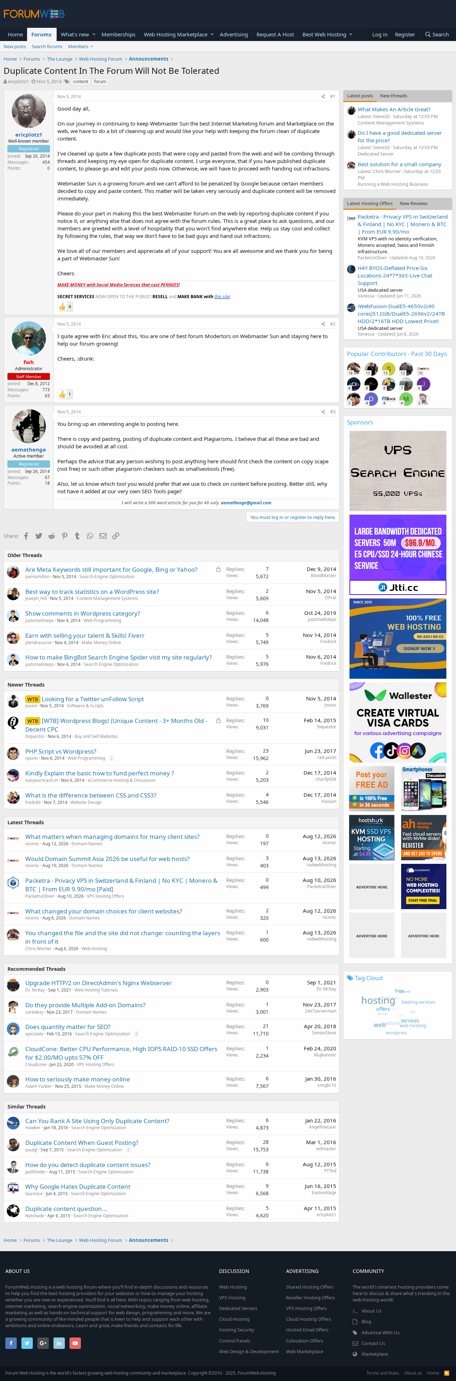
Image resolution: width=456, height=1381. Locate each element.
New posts (15, 46)
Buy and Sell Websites (96, 736)
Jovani (31, 706)
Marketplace (375, 1354)
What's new (75, 34)
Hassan (328, 801)
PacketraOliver (40, 896)
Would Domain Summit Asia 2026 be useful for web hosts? (107, 859)
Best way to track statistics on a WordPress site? (92, 591)
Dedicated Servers (238, 1308)
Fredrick (328, 641)
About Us (372, 1311)
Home (15, 34)
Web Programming (102, 620)
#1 (333, 96)
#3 (333, 412)
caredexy (34, 1012)
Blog (366, 1321)
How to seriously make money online (77, 1079)
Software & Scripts (85, 706)
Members (78, 46)
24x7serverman (320, 1011)
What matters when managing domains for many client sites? (112, 836)
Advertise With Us (380, 1332)
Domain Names (87, 844)
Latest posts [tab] (360, 95)
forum (100, 81)
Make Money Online (101, 642)
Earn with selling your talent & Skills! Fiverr (85, 635)
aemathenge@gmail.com (246, 503)
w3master (326, 1149)
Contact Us (373, 1343)
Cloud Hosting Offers (308, 1319)
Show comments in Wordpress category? (82, 613)
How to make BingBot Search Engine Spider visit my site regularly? (118, 657)
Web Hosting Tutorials (96, 990)
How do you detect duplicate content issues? (87, 1165)
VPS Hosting (232, 1297)
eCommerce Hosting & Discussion (121, 780)
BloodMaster (323, 575)
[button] (93, 34)
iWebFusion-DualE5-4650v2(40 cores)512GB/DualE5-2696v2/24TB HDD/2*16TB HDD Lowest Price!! (401, 313)
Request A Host (275, 34)
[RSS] (447, 1373)
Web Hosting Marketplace (175, 34)
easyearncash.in (41, 780)
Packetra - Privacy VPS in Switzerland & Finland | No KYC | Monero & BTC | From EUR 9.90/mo (403, 224)
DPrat (330, 598)
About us (413, 1373)
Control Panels (234, 1340)
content (80, 81)
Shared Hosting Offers (309, 1287)
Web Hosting (94, 949)
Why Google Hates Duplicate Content (77, 1186)
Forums (41, 34)
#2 (333, 324)
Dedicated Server (376, 154)
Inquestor (35, 736)
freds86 (33, 802)
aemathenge (28, 449)
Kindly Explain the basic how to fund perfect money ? (99, 773)
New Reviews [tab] (414, 203)
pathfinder (35, 1172)
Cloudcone (35, 1064)
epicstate (34, 1034)
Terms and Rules (383, 1373)
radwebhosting (321, 865)
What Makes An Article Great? (394, 109)
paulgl (31, 1150)
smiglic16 (326, 1085)
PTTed (330, 1171)
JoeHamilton (37, 577)
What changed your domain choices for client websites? (103, 911)
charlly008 (326, 779)
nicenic (32, 844)
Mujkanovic (325, 1055)
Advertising (234, 34)
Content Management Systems (107, 598)
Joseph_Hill (36, 598)
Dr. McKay (35, 990)
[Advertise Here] (371, 886)
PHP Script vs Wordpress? (60, 751)
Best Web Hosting (324, 34)
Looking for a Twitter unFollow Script (93, 699)
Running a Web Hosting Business (393, 184)
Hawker (33, 1128)
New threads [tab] (393, 95)
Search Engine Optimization (106, 577)
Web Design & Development (249, 1351)
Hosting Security (236, 1329)
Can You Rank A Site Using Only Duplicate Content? (97, 1121)
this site (222, 297)
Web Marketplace (304, 1351)
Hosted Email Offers (307, 1329)
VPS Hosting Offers (105, 896)
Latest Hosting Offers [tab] (370, 203)
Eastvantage (324, 1192)
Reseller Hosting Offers (310, 1297)
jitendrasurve (38, 642)
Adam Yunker (38, 1086)
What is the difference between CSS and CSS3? (90, 795)
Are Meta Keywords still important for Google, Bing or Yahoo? (111, 569)
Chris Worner (38, 949)
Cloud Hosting (234, 1319)
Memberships (118, 34)
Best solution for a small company (399, 164)
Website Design (86, 802)
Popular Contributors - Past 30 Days (397, 354)
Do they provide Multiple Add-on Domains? (85, 1005)
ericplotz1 (18, 81)
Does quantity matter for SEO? (67, 1027)
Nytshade (34, 1216)
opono (31, 758)
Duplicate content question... (66, 1208)
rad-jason (326, 757)
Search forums (47, 46)
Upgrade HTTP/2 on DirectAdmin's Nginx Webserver (98, 983)
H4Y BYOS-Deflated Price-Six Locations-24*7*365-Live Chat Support (395, 275)
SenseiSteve (324, 1033)
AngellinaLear (322, 1127)
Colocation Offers (304, 1340)
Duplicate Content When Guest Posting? (81, 1142)
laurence (34, 1194)
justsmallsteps (39, 620)
